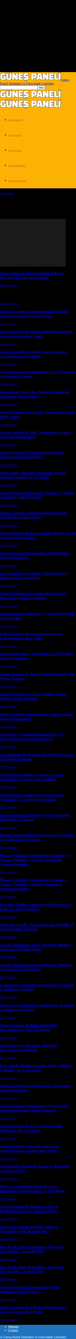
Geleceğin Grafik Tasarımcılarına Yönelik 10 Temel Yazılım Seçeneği (37, 927)
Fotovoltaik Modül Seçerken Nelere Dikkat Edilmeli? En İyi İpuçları (35, 1068)
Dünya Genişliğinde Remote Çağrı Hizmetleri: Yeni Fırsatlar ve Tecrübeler (32, 1188)
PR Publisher (8, 747)
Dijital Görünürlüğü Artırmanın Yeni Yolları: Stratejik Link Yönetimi (37, 837)
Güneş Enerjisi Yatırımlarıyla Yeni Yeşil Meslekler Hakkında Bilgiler (32, 595)
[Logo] (30, 97)
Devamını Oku (9, 303)
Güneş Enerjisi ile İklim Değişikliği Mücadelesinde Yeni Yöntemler (28, 1027)
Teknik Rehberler (17, 165)
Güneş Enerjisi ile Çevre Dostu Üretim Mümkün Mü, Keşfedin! (31, 1128)
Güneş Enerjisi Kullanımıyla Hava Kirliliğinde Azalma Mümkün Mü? (29, 1209)
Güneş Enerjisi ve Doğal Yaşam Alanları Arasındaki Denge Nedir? (33, 354)
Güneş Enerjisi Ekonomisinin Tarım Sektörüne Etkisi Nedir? (30, 1289)
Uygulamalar (14, 150)
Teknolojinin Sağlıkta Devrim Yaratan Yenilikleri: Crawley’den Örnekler (32, 777)
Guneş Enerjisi (15, 120)
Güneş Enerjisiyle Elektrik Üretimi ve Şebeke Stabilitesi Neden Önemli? (37, 495)
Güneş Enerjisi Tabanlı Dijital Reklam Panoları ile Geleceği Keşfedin (31, 275)
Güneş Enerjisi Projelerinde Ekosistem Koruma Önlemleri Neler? (31, 454)
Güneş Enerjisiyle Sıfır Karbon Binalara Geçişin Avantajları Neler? (33, 1309)
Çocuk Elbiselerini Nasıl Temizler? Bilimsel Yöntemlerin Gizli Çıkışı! (35, 947)
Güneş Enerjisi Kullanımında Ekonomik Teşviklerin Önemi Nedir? (33, 515)
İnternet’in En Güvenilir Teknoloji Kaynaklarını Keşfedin (28, 1047)
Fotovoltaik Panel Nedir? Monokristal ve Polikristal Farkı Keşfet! (34, 575)
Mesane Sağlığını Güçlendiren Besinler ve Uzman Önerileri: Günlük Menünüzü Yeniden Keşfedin (34, 859)
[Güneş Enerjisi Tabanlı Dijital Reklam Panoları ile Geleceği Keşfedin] (33, 265)
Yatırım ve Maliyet (17, 180)
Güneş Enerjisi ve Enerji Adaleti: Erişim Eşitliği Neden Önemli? (33, 696)
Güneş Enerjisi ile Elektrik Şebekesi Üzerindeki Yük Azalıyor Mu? (29, 1229)
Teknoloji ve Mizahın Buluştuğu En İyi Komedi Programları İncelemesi (32, 736)
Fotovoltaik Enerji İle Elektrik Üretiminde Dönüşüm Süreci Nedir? (35, 394)
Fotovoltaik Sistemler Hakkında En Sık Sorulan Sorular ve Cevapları (33, 475)
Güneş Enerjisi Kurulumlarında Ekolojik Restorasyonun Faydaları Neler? (34, 313)
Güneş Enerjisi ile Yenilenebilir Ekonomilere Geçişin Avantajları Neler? (36, 334)
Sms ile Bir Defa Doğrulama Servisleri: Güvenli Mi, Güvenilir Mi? (32, 1249)
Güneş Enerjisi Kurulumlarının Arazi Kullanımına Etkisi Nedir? (31, 636)
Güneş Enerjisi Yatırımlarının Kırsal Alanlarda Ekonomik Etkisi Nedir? (30, 1148)
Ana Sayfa (7, 193)
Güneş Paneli (15, 135)
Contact (13, 1330)
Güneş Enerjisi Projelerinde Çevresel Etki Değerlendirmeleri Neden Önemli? (34, 1108)
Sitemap (13, 1326)
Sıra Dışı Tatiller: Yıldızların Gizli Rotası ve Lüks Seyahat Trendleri (36, 907)
